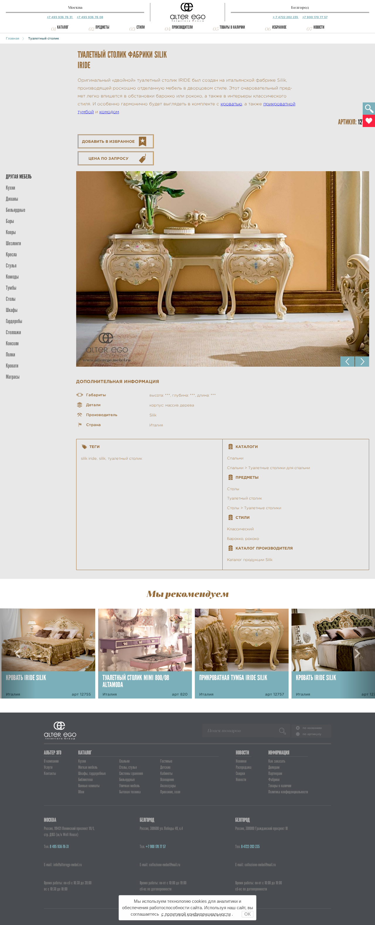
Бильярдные (127, 779)
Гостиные (166, 761)
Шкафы (12, 310)
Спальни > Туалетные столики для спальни (268, 468)
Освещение (167, 779)
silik (102, 458)
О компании (51, 761)
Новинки (241, 761)
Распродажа (243, 767)
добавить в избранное (108, 141)
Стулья (11, 265)
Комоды (12, 276)
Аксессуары (168, 785)
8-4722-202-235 (250, 846)
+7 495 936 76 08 (90, 17)
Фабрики (273, 779)
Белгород (300, 7)
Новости (318, 27)
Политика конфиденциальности (288, 791)
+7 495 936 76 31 (60, 17)
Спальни (235, 458)
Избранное (279, 27)
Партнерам (275, 773)
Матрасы (13, 376)
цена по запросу (108, 158)
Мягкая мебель (88, 767)
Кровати (12, 365)
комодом (109, 111)
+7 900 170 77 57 (315, 17)
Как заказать (276, 761)
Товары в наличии (232, 27)
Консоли (12, 343)
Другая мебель (19, 176)
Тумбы (11, 287)
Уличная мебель (129, 785)
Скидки (240, 773)
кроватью (231, 104)
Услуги (48, 767)
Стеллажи (13, 332)
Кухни (10, 187)
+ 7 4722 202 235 (286, 17)
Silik (152, 415)
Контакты (50, 773)
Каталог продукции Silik (249, 559)
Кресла (11, 254)
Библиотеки (85, 779)
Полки (10, 354)
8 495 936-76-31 (59, 846)
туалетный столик (125, 458)
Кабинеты (166, 773)
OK (247, 914)
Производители (182, 27)
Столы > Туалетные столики (254, 508)
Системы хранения (131, 773)
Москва (75, 7)
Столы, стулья (128, 767)
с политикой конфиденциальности (196, 914)
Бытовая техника (130, 791)
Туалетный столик (43, 38)
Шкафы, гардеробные (92, 773)
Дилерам (273, 767)
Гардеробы (14, 321)
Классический (240, 529)
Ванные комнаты (89, 785)
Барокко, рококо (243, 538)
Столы (11, 299)
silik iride (89, 458)
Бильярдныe (15, 210)
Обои (81, 791)
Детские (165, 767)
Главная (12, 38)
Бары (10, 221)
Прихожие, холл (170, 791)
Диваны (12, 198)
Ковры (11, 232)
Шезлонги (13, 243)
